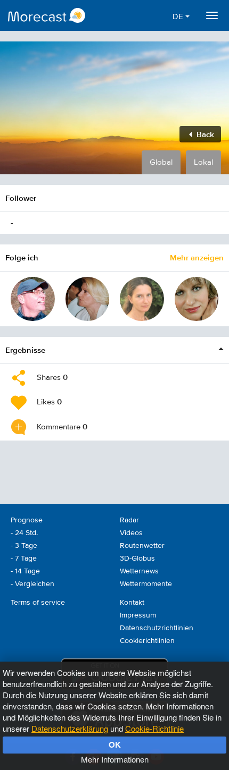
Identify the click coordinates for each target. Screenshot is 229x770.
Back (204, 134)
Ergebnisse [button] (25, 349)
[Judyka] (142, 299)
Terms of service (38, 602)
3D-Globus (137, 558)
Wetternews (139, 571)
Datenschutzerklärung (69, 728)
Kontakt (132, 602)
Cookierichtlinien (147, 641)
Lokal (203, 162)
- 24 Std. (24, 533)
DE (179, 17)
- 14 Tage (25, 571)
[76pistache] (88, 299)
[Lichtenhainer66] (33, 299)
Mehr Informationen (115, 759)
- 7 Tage (24, 558)
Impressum (138, 615)
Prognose (27, 520)
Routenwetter (142, 545)
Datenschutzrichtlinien (156, 628)
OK (115, 744)
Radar (129, 520)
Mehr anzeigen (197, 257)
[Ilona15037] (197, 299)
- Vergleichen (32, 584)
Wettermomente (146, 584)
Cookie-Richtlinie (154, 728)
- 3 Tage (24, 545)
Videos (131, 533)
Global (161, 162)
